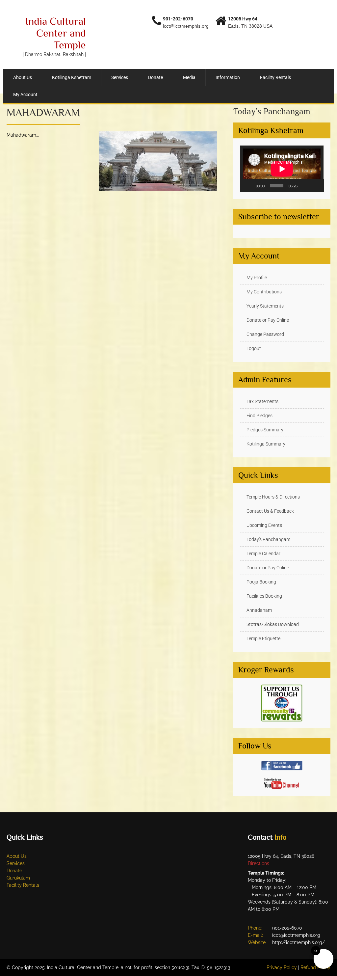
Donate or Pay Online (267, 320)
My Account (25, 94)
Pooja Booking (261, 581)
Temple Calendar (263, 553)
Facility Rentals (275, 77)
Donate (155, 77)
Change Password (265, 334)
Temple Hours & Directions (273, 497)
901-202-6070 (178, 18)
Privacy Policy (282, 967)
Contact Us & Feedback (270, 511)
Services (119, 77)
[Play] (248, 185)
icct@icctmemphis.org (186, 26)
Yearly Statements (265, 306)
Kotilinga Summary (265, 444)
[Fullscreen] (315, 185)
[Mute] (304, 185)
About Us (22, 77)
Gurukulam (18, 878)
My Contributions (264, 291)
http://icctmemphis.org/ (298, 942)
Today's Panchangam (268, 539)
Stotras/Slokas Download (272, 624)
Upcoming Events (264, 525)
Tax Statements (262, 401)
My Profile (256, 277)
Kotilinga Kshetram (71, 77)
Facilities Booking (264, 596)
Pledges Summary (264, 429)
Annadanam (259, 610)
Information (228, 77)
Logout (253, 348)
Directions (258, 863)
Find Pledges (259, 415)
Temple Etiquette (263, 638)
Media (189, 77)
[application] (282, 169)
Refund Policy (315, 967)
